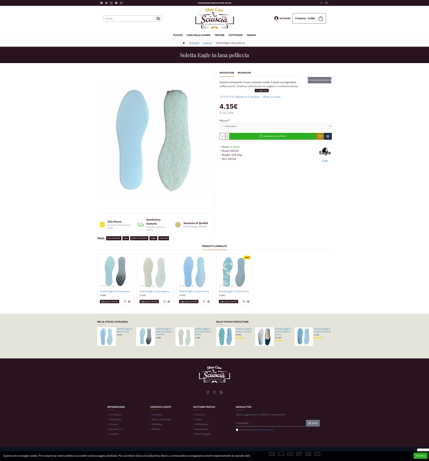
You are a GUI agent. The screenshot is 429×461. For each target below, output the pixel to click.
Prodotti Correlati (214, 246)
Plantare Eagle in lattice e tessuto (244, 330)
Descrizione (227, 72)
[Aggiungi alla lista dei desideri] (320, 136)
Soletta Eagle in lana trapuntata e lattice (156, 291)
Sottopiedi (194, 42)
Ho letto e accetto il (256, 429)
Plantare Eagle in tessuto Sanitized (322, 330)
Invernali (207, 42)
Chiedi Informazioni (320, 80)
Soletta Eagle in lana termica (194, 291)
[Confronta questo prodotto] (328, 136)
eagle (153, 238)
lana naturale (113, 238)
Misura (224, 120)
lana (126, 238)
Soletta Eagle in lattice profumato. (235, 291)
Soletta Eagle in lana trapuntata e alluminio (116, 291)
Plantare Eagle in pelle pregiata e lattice (283, 332)
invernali (164, 238)
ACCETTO (420, 455)
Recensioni (244, 72)
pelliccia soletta (139, 238)
